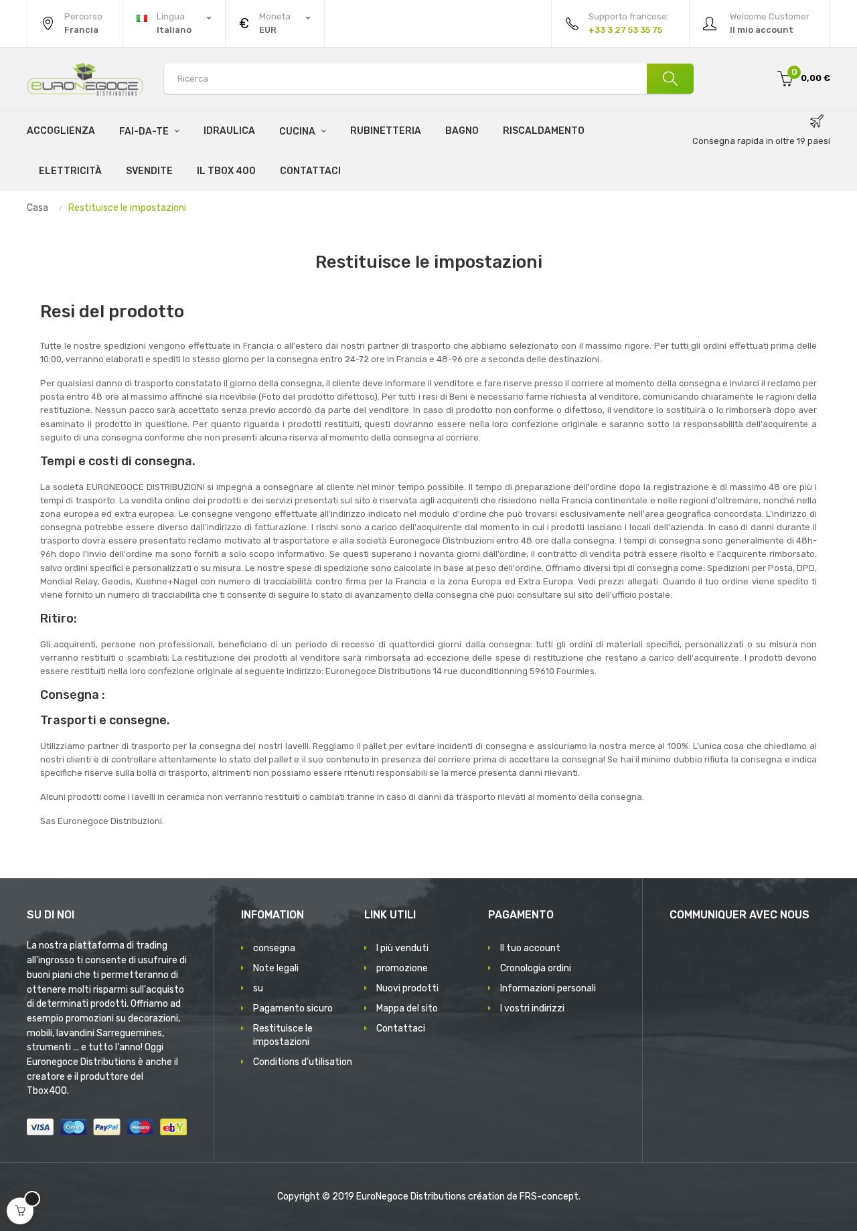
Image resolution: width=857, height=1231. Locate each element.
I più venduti (402, 948)
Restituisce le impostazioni (283, 1035)
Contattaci (400, 1028)
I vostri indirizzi (532, 1008)
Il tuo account (530, 948)
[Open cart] (20, 1211)
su (258, 988)
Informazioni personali (548, 988)
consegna (274, 948)
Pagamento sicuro (293, 1008)
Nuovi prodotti (407, 988)
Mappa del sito (407, 1008)
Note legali (276, 968)
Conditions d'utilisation (302, 1062)
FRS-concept (549, 1196)
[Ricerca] (670, 79)
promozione (402, 968)
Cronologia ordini (535, 968)
